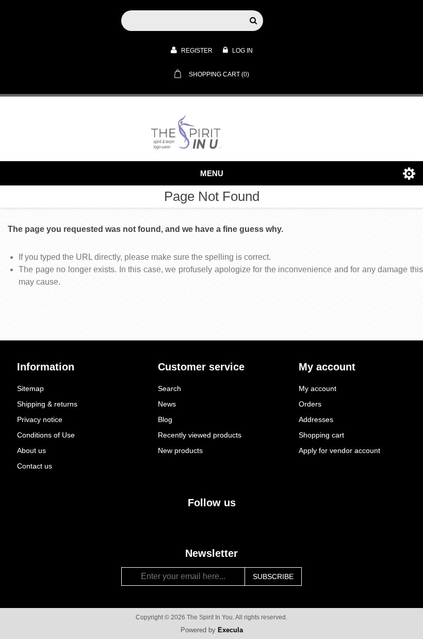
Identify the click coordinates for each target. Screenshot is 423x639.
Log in (242, 50)
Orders (310, 404)
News (167, 404)
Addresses (316, 419)
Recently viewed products (199, 435)
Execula (230, 630)
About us (31, 450)
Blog (165, 419)
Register (196, 50)
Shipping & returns (47, 404)
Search (169, 388)
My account (317, 388)
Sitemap (30, 388)
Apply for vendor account (339, 450)
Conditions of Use (46, 435)
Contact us (34, 466)
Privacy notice (39, 419)
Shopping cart (321, 435)
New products (180, 450)
